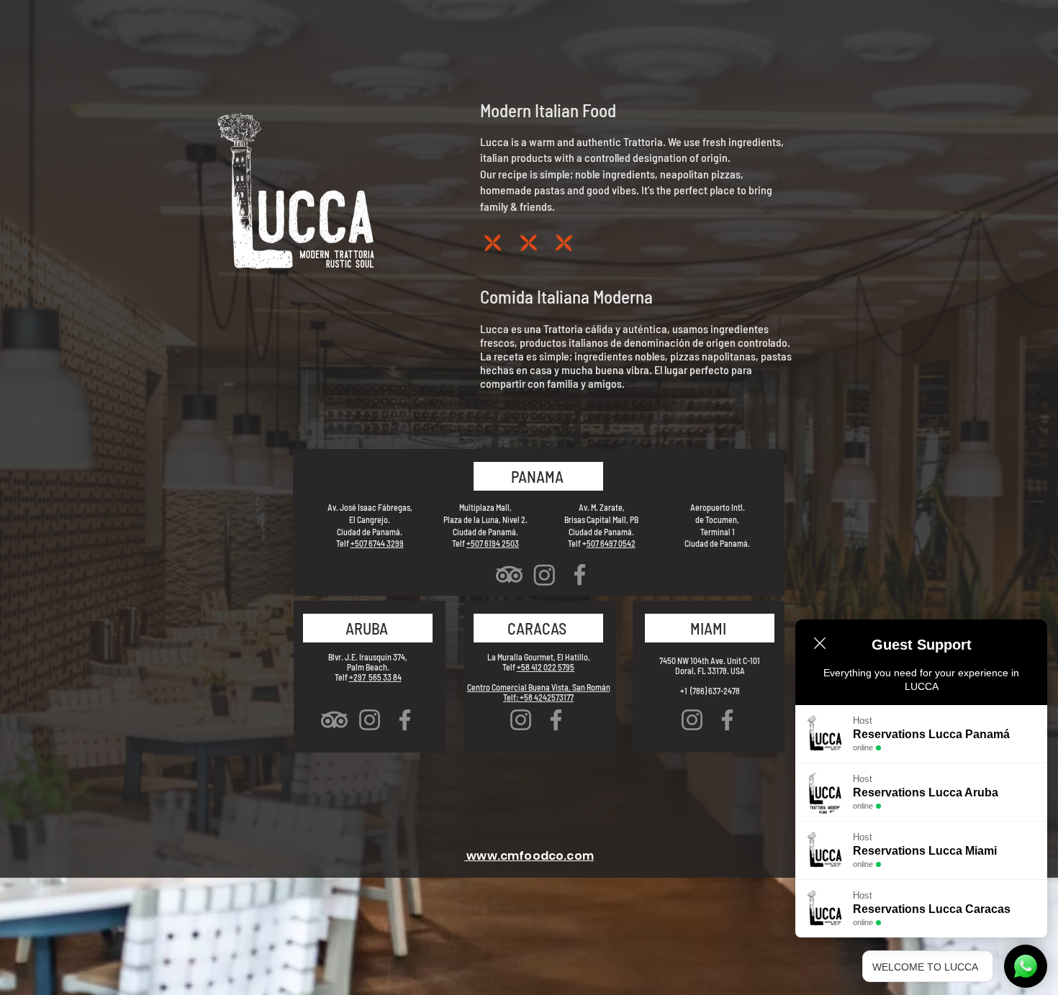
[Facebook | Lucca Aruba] (405, 720)
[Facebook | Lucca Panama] (580, 574)
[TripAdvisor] (509, 574)
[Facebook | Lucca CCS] (556, 720)
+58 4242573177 (547, 697)
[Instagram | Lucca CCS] (521, 720)
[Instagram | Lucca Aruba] (370, 720)
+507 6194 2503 (492, 543)
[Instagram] (544, 574)
